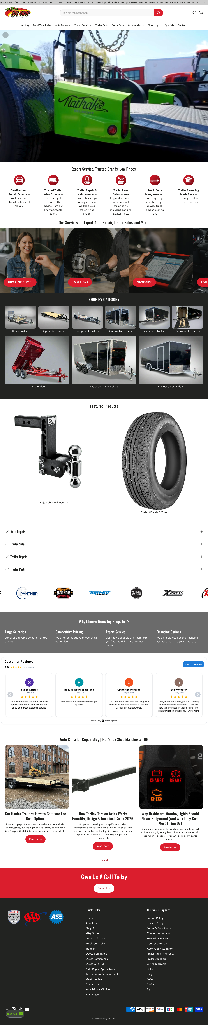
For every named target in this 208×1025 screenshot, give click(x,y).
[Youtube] (27, 1009)
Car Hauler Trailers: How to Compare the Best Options (35, 816)
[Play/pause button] (5, 35)
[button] (111, 12)
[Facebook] (7, 1009)
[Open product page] (20, 317)
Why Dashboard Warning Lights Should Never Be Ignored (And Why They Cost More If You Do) (170, 818)
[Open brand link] (35, 593)
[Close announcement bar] (205, 2)
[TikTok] (20, 1009)
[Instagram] (14, 1009)
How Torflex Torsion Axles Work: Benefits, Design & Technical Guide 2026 (102, 816)
